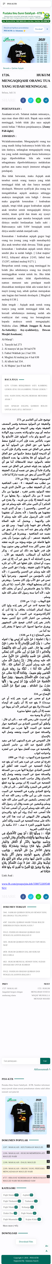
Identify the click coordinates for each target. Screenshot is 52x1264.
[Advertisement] (26, 1031)
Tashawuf (31, 1201)
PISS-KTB (7, 1079)
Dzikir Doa (10, 1213)
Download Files (26, 1241)
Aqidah (28, 1195)
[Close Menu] (47, 29)
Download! (39, 29)
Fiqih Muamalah (12, 1219)
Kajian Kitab (33, 1219)
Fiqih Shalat (10, 1195)
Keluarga (27, 1207)
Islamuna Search (32, 1261)
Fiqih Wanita (28, 1213)
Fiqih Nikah (10, 1207)
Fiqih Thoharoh (12, 1201)
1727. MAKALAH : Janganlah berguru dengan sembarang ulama (12, 991)
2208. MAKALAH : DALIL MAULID (19, 1162)
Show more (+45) (10, 1226)
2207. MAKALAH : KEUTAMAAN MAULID (23, 1147)
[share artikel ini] (23, 100)
